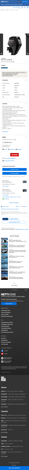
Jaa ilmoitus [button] (22, 7)
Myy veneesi (9, 303)
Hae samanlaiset (16, 8)
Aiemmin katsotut (19, 229)
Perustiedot (5, 80)
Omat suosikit (5, 314)
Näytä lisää (5, 131)
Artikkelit (20, 4)
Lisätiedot (4, 103)
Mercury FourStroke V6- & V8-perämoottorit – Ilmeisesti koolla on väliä (14, 240)
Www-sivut (12, 149)
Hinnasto (3, 338)
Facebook (19, 149)
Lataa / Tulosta (6, 206)
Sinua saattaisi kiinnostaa (8, 229)
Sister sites (9, 1)
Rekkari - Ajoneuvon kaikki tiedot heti (8, 358)
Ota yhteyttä (4, 344)
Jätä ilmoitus (25, 1)
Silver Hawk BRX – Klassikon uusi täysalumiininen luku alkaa (14, 261)
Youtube (5, 353)
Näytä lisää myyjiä (13, 202)
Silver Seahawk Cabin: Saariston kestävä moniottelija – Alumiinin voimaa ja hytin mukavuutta (14, 250)
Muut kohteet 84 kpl (9, 160)
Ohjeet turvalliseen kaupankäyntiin (8, 361)
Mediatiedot (4, 340)
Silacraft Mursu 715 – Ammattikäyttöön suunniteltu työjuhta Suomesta (14, 272)
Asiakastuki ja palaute (7, 322)
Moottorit (5, 219)
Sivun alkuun (14, 285)
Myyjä (4, 137)
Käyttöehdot (4, 330)
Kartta (5, 149)
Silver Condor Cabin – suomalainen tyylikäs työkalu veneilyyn (14, 266)
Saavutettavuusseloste (7, 332)
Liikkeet (11, 4)
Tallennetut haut (5, 310)
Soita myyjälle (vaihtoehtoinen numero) (11, 196)
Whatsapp (6, 199)
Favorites (28, 54)
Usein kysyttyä (5, 326)
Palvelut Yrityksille (6, 342)
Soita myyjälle (5, 186)
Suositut (26, 229)
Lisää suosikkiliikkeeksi (9, 158)
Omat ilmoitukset (5, 312)
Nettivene (4, 1)
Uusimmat (7, 4)
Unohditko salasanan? (7, 324)
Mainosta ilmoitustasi (7, 316)
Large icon (26, 36)
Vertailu (27, 7)
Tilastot (19, 206)
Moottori (7, 10)
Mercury (12, 10)
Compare (1, 54)
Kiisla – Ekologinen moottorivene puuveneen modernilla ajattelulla (14, 277)
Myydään (2, 10)
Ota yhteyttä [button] (16, 468)
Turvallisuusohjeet (6, 328)
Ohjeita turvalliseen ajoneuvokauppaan (11, 209)
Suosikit (25, 7)
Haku (3, 4)
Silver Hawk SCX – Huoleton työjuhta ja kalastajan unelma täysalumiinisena (14, 245)
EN (26, 290)
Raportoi (25, 206)
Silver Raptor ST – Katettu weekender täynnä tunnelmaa (14, 256)
